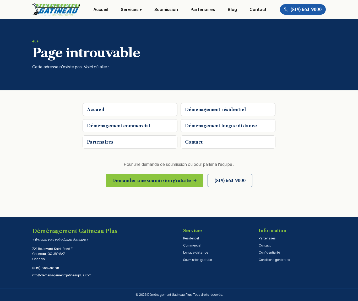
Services (131, 9)
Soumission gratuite (197, 260)
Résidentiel (191, 238)
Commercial (192, 245)
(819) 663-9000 (45, 268)
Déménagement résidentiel (215, 109)
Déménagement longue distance (221, 125)
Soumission (166, 9)
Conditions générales (274, 260)
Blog (232, 9)
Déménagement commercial (118, 125)
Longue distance (195, 252)
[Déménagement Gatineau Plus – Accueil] (56, 9)
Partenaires (203, 9)
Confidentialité (269, 252)
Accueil (101, 9)
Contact (258, 9)
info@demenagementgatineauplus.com (61, 275)
